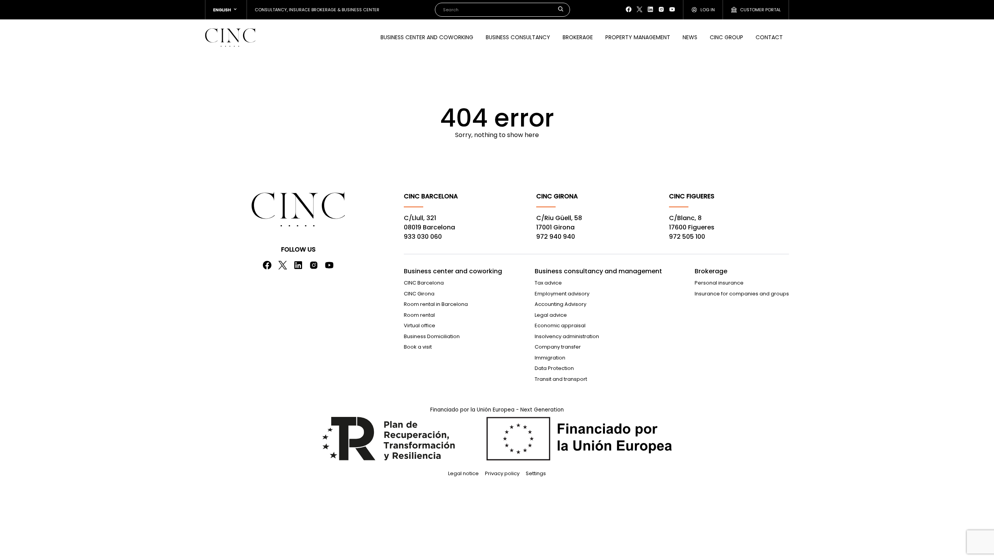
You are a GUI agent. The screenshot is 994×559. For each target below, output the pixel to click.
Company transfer (558, 347)
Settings (536, 473)
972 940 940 (555, 236)
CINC (230, 37)
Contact (769, 37)
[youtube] (672, 9)
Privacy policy (502, 473)
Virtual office (419, 325)
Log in (707, 10)
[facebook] (629, 9)
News (690, 37)
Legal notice (463, 473)
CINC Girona (419, 293)
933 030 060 (423, 236)
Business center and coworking (427, 37)
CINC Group (726, 37)
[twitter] (639, 9)
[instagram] (661, 9)
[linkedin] (650, 9)
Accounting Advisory (560, 304)
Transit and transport (561, 379)
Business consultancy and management (598, 271)
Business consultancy (518, 37)
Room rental (419, 315)
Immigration (550, 357)
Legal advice (551, 315)
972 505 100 (687, 236)
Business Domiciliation (432, 336)
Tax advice (548, 282)
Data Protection (554, 368)
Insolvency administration (567, 336)
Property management (637, 37)
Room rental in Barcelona (436, 304)
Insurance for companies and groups (742, 293)
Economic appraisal (560, 325)
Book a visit (418, 347)
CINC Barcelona (424, 282)
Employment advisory (562, 293)
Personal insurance (719, 282)
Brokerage (578, 37)
